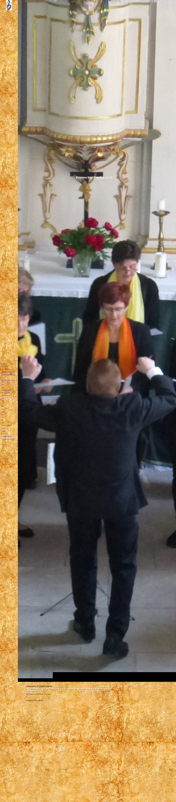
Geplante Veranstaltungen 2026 (8, 374)
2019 (3, 398)
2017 (3, 403)
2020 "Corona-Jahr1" (6, 395)
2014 (3, 411)
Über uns (4, 366)
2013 (3, 414)
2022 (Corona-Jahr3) (6, 390)
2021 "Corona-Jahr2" (6, 392)
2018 (3, 401)
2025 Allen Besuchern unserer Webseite (8, 381)
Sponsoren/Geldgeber (6, 425)
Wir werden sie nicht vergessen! (8, 369)
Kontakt (3, 430)
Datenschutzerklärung (6, 436)
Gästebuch (4, 428)
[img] (97, 341)
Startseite (4, 363)
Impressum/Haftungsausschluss (8, 439)
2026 (3, 377)
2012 (3, 417)
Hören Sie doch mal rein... (7, 372)
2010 (3, 422)
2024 (3, 384)
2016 (3, 406)
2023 (3, 387)
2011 (3, 420)
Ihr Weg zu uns (5, 433)
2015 (3, 409)
